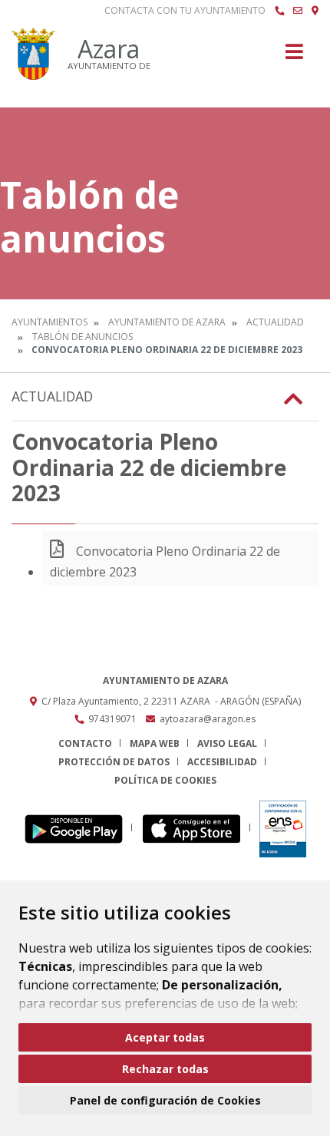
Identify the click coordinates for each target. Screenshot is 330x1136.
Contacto (85, 743)
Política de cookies (165, 780)
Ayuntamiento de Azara (167, 322)
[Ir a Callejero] (315, 10)
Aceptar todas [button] (165, 1037)
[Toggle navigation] (294, 56)
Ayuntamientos (49, 322)
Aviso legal (227, 743)
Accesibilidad (222, 761)
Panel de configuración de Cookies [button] (165, 1100)
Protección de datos (114, 761)
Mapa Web (155, 743)
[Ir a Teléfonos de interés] (279, 10)
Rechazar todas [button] (165, 1069)
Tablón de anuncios (82, 336)
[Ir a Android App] (78, 827)
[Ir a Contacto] (297, 10)
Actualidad (275, 322)
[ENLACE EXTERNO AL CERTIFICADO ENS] (282, 827)
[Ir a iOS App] (196, 827)
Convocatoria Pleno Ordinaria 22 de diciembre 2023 (165, 561)
